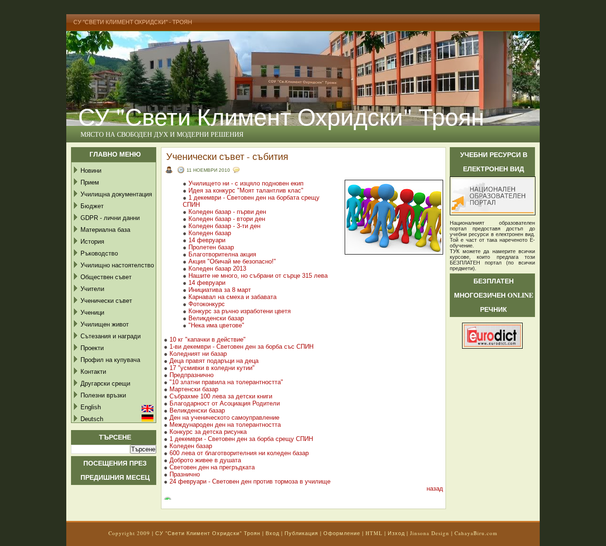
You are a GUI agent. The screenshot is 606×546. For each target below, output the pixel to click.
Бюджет (92, 206)
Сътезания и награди (110, 336)
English (90, 407)
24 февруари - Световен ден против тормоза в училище (249, 481)
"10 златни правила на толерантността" (226, 382)
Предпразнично (191, 375)
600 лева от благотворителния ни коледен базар (239, 453)
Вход (272, 533)
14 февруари (207, 240)
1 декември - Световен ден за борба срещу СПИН (241, 438)
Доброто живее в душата (205, 460)
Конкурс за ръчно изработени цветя (239, 311)
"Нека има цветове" (216, 325)
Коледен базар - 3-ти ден (224, 225)
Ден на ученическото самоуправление (224, 417)
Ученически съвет (106, 300)
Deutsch (91, 419)
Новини (90, 170)
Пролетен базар (211, 247)
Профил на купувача (110, 359)
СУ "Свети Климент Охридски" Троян (281, 116)
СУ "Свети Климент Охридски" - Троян (132, 22)
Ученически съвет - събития (227, 156)
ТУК (454, 251)
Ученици (92, 312)
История (92, 241)
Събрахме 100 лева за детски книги (220, 396)
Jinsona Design (429, 533)
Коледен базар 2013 (217, 268)
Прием (89, 182)
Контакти (93, 371)
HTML (374, 533)
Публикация (301, 533)
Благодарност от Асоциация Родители (224, 403)
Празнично (184, 474)
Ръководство (99, 253)
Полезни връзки (103, 395)
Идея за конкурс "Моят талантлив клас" (245, 190)
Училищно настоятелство (117, 265)
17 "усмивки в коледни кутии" (212, 367)
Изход (396, 533)
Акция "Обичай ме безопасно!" (232, 261)
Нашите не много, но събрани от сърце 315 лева (259, 275)
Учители (92, 288)
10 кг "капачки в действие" (207, 339)
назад (435, 488)
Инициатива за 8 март (219, 289)
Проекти (92, 348)
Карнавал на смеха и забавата (232, 296)
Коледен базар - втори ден (226, 218)
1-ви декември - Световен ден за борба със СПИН (241, 346)
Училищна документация (116, 194)
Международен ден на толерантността (225, 424)
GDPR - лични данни (110, 217)
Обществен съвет (106, 277)
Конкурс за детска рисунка (208, 431)
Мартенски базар (193, 389)
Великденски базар (217, 318)
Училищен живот (104, 324)
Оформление (341, 533)
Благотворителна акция (223, 254)
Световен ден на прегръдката (212, 467)
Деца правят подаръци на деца (213, 360)
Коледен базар (209, 233)
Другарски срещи (105, 383)
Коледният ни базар (198, 353)
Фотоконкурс (206, 304)
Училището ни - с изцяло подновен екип (245, 183)
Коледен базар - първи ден (227, 211)
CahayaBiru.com (476, 533)
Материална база (105, 229)
